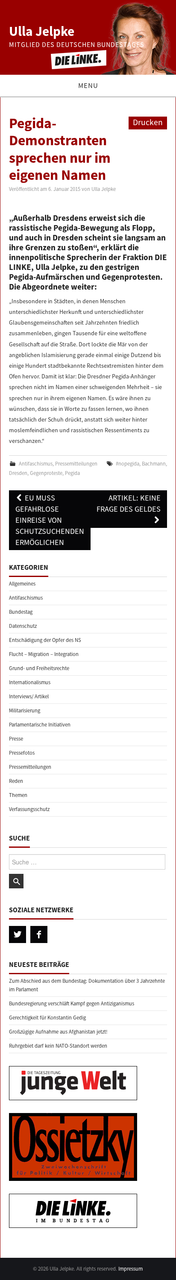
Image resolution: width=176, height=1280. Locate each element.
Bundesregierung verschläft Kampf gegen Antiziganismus (71, 1003)
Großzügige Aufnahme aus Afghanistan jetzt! (58, 1031)
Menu (88, 85)
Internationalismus (29, 682)
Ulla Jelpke (41, 31)
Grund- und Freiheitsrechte (39, 668)
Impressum (130, 1268)
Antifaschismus (36, 463)
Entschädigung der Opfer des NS (45, 640)
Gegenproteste (46, 473)
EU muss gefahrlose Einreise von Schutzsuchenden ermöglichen (49, 520)
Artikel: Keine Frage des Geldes (129, 503)
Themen (18, 795)
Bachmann (154, 463)
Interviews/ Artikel (29, 696)
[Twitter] (17, 934)
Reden (16, 781)
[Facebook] (38, 934)
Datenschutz (23, 626)
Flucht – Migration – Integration (44, 654)
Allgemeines (22, 583)
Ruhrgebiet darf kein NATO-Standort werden (58, 1046)
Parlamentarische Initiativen (39, 724)
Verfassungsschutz (29, 809)
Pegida (72, 473)
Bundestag (20, 612)
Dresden (18, 473)
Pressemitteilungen (76, 463)
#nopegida (127, 463)
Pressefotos (22, 753)
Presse (16, 738)
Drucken (148, 122)
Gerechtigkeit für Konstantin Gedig (47, 1017)
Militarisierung (24, 710)
